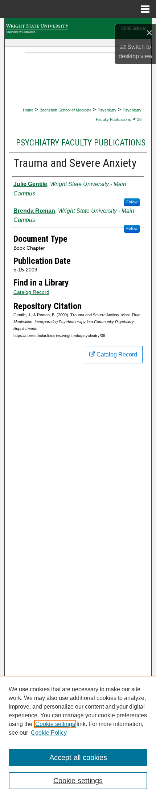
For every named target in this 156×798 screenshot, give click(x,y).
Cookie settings (55, 724)
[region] (78, 737)
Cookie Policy (49, 733)
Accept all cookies (78, 757)
